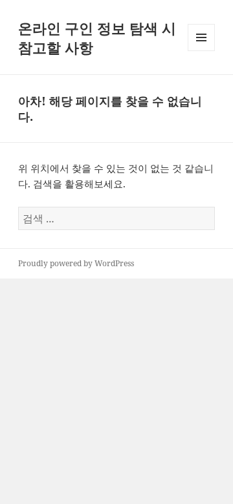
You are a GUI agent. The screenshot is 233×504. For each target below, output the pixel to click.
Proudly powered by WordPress (76, 263)
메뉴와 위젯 (201, 50)
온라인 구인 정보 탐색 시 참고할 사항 (97, 37)
